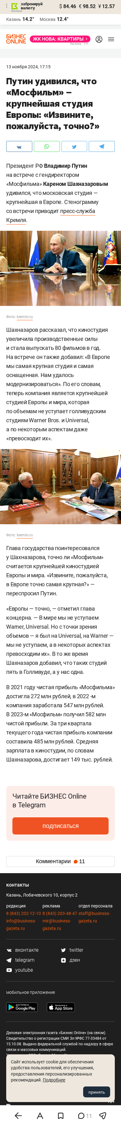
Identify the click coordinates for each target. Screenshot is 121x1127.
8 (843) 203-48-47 (60, 913)
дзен (74, 960)
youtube (23, 970)
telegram (24, 960)
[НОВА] (58, 39)
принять (96, 1092)
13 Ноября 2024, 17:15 (28, 66)
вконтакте (26, 950)
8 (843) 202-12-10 (23, 913)
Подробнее (54, 1079)
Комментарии (60, 861)
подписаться (61, 825)
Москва (48, 19)
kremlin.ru (25, 317)
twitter (75, 950)
